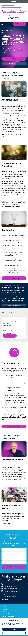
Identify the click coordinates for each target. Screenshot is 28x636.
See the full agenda (12, 59)
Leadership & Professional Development (11, 7)
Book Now (18, 24)
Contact (4, 609)
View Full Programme (12, 278)
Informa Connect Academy (7, 5)
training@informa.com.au (8, 596)
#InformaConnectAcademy (13, 578)
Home (4, 607)
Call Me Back (13, 63)
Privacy (4, 611)
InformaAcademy (8, 584)
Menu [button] (6, 24)
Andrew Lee (9, 330)
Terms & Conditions (8, 616)
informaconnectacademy (10, 588)
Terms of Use (6, 614)
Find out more (5, 483)
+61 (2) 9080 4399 (6, 601)
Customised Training (13, 305)
